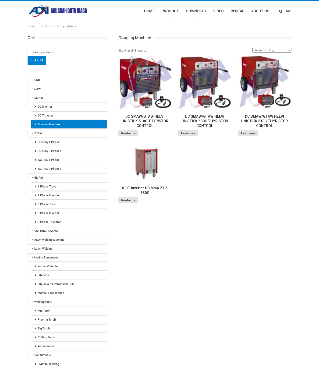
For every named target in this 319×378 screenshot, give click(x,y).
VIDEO (218, 11)
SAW (37, 89)
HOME (149, 11)
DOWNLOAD (196, 11)
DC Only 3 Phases (49, 151)
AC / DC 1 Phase (49, 160)
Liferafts (43, 275)
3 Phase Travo (47, 204)
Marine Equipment (46, 257)
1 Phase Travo (47, 186)
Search (36, 60)
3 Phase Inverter (48, 213)
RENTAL (237, 11)
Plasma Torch (47, 319)
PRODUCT (170, 11)
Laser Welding (43, 248)
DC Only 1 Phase (49, 142)
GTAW (38, 133)
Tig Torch (44, 328)
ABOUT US (260, 11)
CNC (37, 80)
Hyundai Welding (48, 364)
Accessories (46, 346)
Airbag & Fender (48, 266)
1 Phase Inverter (48, 195)
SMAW (38, 97)
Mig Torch (44, 310)
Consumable (42, 355)
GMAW (38, 177)
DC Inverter (45, 106)
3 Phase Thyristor (49, 222)
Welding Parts (43, 302)
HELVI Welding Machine (49, 239)
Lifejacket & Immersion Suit (56, 284)
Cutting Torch (46, 337)
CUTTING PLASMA (46, 231)
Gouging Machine (49, 124)
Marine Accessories (51, 293)
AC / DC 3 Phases (49, 168)
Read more (128, 133)
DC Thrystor (45, 115)
